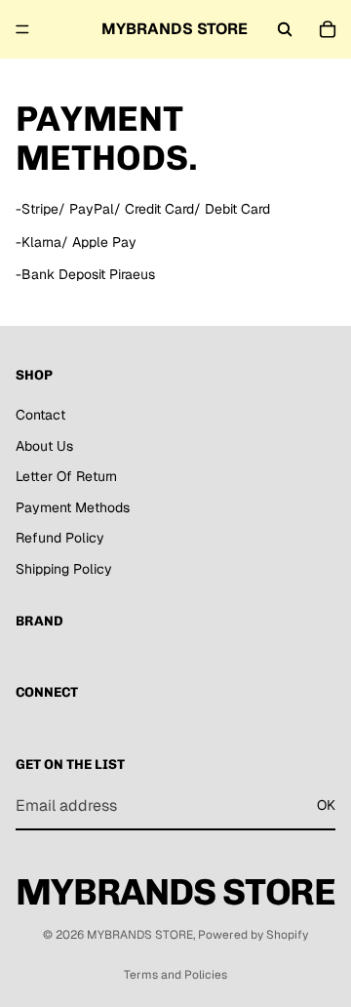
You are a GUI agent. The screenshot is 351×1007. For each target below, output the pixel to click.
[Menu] (22, 29)
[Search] (284, 29)
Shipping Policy (64, 569)
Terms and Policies (175, 975)
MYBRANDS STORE (140, 935)
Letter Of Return (66, 477)
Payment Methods (73, 507)
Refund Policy (60, 538)
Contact (40, 414)
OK (326, 806)
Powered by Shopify (253, 935)
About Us (44, 446)
